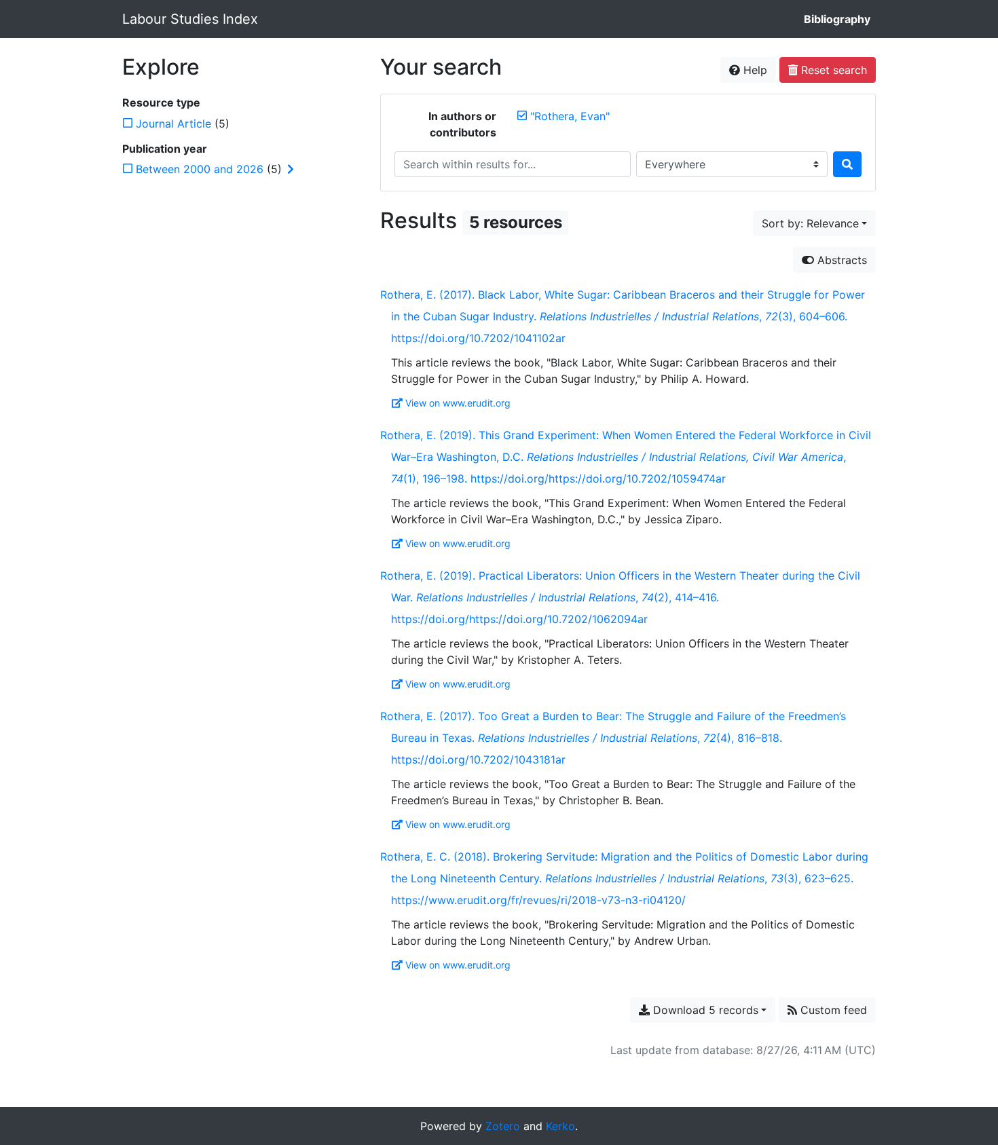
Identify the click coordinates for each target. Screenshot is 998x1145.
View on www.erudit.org (458, 403)
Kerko (560, 1126)
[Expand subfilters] (290, 169)
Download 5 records (704, 1010)
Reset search (832, 70)
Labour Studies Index (190, 19)
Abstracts (840, 260)
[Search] (847, 164)
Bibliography (837, 19)
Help (753, 70)
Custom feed (832, 1010)
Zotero (502, 1126)
